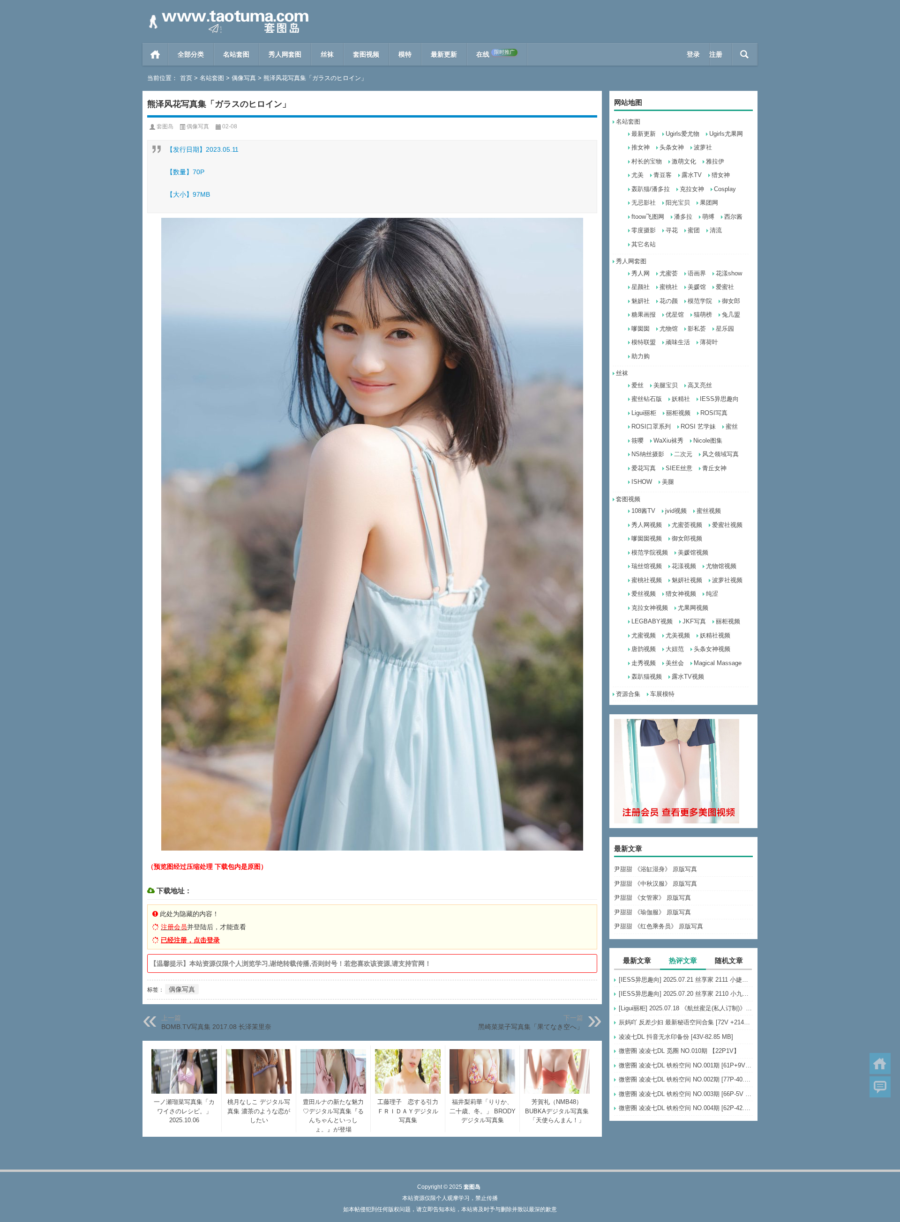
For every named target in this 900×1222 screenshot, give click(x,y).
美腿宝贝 (665, 385)
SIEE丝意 (679, 468)
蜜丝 (732, 426)
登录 (693, 54)
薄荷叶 (709, 342)
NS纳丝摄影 (647, 454)
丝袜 (327, 54)
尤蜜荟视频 (687, 524)
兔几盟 (731, 314)
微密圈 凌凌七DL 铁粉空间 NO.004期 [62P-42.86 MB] (686, 1107)
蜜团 (694, 230)
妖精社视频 (715, 635)
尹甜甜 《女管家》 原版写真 (652, 897)
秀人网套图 (285, 54)
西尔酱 (733, 216)
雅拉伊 (715, 161)
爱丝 (637, 385)
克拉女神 (692, 189)
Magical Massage (718, 663)
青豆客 (662, 174)
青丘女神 (714, 468)
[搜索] (745, 54)
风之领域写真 (720, 454)
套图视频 (366, 54)
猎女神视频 (681, 593)
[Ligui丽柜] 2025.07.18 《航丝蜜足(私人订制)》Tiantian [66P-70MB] (686, 1008)
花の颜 (669, 300)
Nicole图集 (707, 440)
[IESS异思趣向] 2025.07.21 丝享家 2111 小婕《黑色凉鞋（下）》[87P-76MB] (686, 979)
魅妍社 (640, 300)
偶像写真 (244, 77)
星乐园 (725, 328)
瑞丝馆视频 (646, 566)
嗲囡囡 (640, 328)
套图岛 (165, 126)
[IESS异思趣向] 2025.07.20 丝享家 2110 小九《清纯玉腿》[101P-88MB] (686, 993)
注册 (715, 54)
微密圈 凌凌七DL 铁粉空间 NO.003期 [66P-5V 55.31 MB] (686, 1093)
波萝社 (703, 147)
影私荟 (697, 328)
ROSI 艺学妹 (698, 426)
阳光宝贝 (678, 202)
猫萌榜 (703, 314)
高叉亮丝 (700, 385)
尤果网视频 (693, 607)
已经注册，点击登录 (190, 940)
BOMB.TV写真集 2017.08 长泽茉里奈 (216, 1026)
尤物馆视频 (721, 566)
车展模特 (662, 693)
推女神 (640, 147)
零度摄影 (643, 230)
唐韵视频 (643, 648)
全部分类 (191, 54)
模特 (405, 54)
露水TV (692, 174)
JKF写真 (694, 621)
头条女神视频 (712, 648)
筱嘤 (637, 440)
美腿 (668, 481)
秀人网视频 (646, 524)
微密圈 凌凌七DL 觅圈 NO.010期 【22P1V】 (679, 1050)
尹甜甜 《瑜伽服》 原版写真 (652, 912)
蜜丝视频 (709, 510)
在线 (495, 53)
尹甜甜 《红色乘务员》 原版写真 (658, 926)
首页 (155, 54)
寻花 (672, 230)
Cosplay (725, 189)
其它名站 (643, 244)
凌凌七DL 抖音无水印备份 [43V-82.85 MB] (676, 1036)
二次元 (683, 454)
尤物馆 (669, 328)
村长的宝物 (646, 161)
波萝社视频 (727, 580)
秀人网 (640, 273)
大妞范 (675, 648)
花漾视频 (684, 566)
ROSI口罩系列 (651, 426)
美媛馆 (697, 286)
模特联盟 (643, 342)
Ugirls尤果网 (726, 133)
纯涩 (712, 593)
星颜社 (640, 286)
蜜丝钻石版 (646, 398)
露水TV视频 (688, 676)
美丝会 (675, 663)
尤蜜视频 (643, 635)
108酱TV (643, 510)
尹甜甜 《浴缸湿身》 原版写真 (655, 869)
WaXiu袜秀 (668, 440)
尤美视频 (678, 635)
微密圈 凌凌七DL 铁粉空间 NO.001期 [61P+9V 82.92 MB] (686, 1065)
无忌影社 (643, 202)
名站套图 (236, 54)
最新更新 (444, 54)
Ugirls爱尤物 (682, 133)
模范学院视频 (649, 552)
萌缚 (708, 216)
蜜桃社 (669, 286)
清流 (716, 230)
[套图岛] (226, 12)
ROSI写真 (714, 412)
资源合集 (628, 693)
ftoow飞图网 (647, 216)
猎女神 (721, 174)
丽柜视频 (678, 412)
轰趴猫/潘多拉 (650, 189)
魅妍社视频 (687, 580)
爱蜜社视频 (727, 524)
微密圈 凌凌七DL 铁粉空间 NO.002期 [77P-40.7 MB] (686, 1079)
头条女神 (672, 147)
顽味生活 (678, 342)
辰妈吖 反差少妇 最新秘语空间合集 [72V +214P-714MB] (686, 1022)
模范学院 (700, 300)
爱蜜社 (725, 286)
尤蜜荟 (669, 273)
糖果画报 (643, 314)
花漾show (729, 273)
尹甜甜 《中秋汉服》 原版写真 (655, 883)
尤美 (637, 174)
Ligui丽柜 (643, 412)
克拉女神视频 (649, 607)
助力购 (640, 356)
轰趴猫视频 (646, 676)
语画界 (697, 273)
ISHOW (641, 481)
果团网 (709, 202)
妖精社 (681, 398)
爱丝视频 (643, 593)
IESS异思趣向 (719, 398)
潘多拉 (683, 216)
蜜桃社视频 (646, 580)
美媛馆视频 (693, 552)
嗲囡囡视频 (646, 538)
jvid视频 (676, 510)
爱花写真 (643, 468)
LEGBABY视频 (652, 621)
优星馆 (675, 314)
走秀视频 (643, 663)
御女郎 (731, 300)
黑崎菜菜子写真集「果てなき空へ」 (530, 1026)
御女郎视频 (687, 538)
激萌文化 (684, 161)
